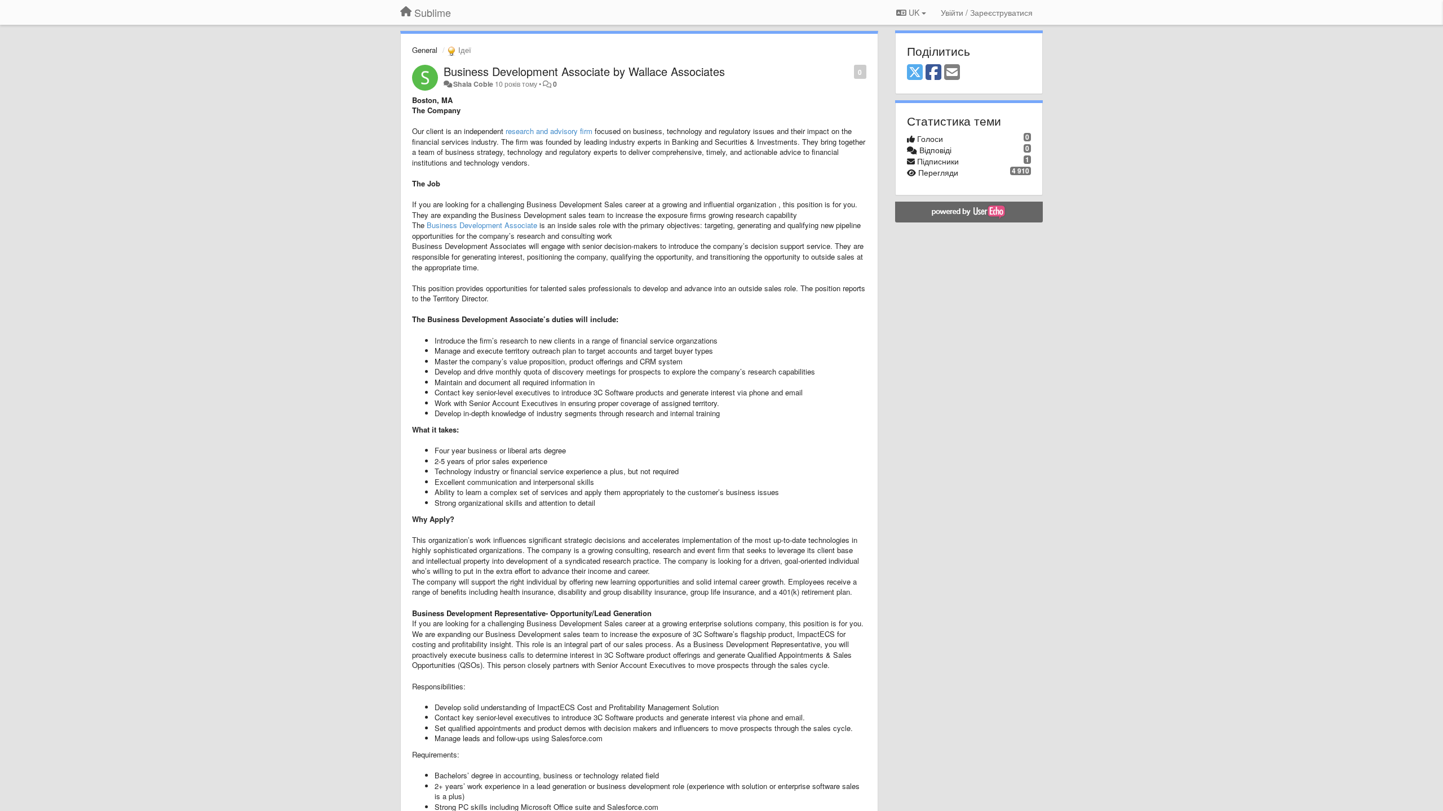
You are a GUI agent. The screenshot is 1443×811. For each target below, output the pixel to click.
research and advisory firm (549, 131)
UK (914, 12)
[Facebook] (933, 72)
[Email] (952, 72)
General (424, 49)
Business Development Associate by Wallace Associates (584, 71)
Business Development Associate (482, 225)
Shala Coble (473, 84)
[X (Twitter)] (915, 72)
